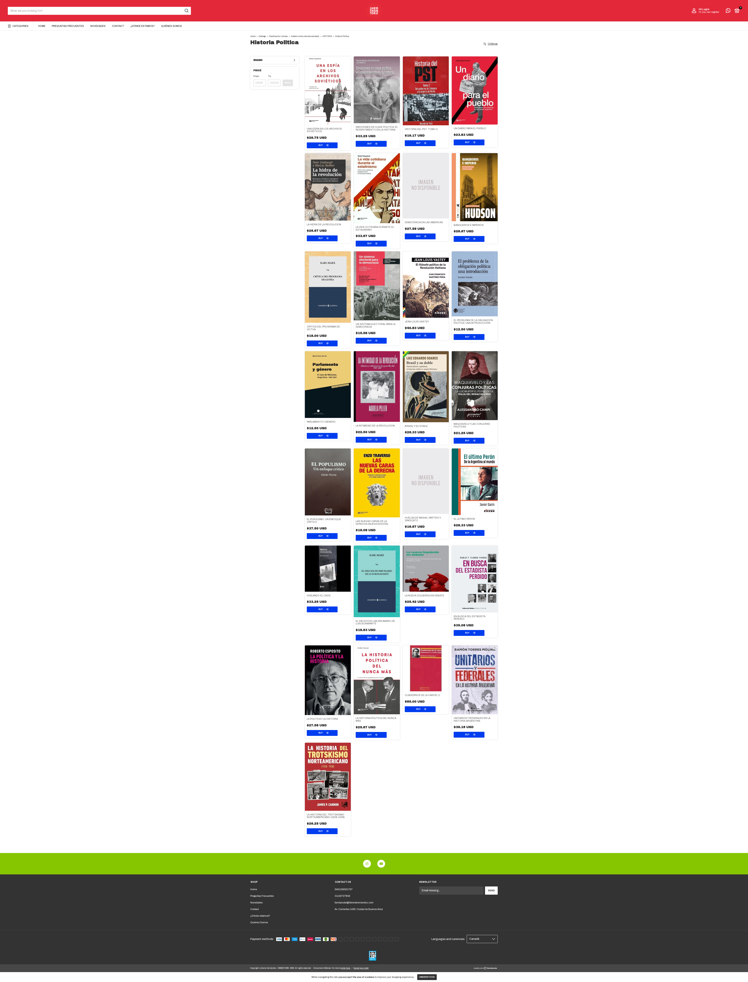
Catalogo (262, 36)
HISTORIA (327, 36)
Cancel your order (361, 968)
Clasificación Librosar (278, 36)
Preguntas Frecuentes (68, 26)
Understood (427, 977)
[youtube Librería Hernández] (381, 864)
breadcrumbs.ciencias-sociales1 (305, 36)
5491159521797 (344, 889)
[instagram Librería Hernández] (367, 864)
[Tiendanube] (485, 968)
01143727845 (342, 896)
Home (41, 26)
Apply (288, 83)
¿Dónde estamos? (143, 26)
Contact (118, 26)
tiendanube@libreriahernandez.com (354, 902)
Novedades (98, 26)
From (256, 76)
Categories (20, 26)
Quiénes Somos (171, 26)
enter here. (346, 968)
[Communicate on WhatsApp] (728, 11)
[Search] (186, 10)
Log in (705, 9)
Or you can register (709, 12)
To (269, 76)
